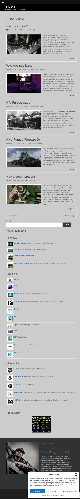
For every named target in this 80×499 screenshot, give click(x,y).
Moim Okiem (11, 6)
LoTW (15, 330)
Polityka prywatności (47, 495)
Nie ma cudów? (17, 26)
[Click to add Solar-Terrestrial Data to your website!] (41, 424)
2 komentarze (24, 30)
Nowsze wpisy (69, 216)
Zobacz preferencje (69, 491)
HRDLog (16, 317)
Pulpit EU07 (35, 30)
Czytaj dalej (70, 58)
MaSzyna (16, 249)
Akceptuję (37, 491)
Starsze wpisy (13, 216)
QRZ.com (17, 353)
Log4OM (16, 325)
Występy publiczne (19, 65)
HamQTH (17, 309)
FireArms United (18, 376)
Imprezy (32, 69)
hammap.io (17, 301)
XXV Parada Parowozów (23, 139)
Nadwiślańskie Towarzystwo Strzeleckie (26, 392)
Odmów (53, 491)
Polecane (41, 106)
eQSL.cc (16, 285)
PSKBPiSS (17, 400)
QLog (15, 345)
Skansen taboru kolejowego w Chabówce (26, 263)
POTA (15, 337)
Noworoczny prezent (20, 176)
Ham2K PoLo (18, 293)
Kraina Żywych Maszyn (21, 243)
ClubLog (16, 279)
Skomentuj (23, 69)
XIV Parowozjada (18, 102)
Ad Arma (15, 368)
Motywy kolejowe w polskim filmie (24, 255)
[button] (76, 475)
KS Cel (16, 384)
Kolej (36, 69)
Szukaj (8, 221)
